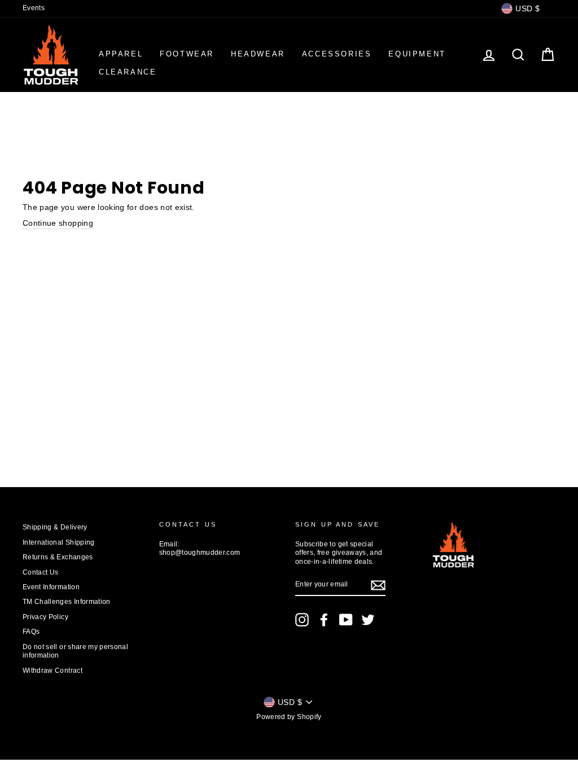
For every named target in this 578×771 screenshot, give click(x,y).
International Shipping (59, 542)
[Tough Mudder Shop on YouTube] (346, 620)
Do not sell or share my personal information (75, 651)
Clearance (127, 72)
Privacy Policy (45, 617)
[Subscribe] (378, 585)
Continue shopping (58, 222)
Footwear (187, 54)
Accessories (337, 54)
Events (34, 8)
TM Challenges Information (67, 602)
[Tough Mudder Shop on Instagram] (302, 620)
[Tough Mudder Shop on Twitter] (368, 620)
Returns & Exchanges (58, 557)
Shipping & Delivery (55, 527)
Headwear (258, 54)
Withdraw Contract (52, 670)
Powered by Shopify (288, 717)
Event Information (51, 587)
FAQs (31, 632)
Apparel (121, 54)
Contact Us (41, 572)
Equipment (416, 54)
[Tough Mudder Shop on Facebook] (324, 620)
